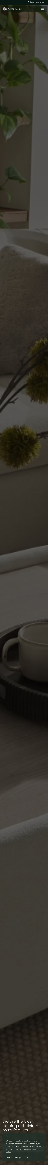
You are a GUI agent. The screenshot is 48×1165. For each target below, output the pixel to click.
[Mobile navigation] (42, 9)
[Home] (12, 9)
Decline (9, 1158)
